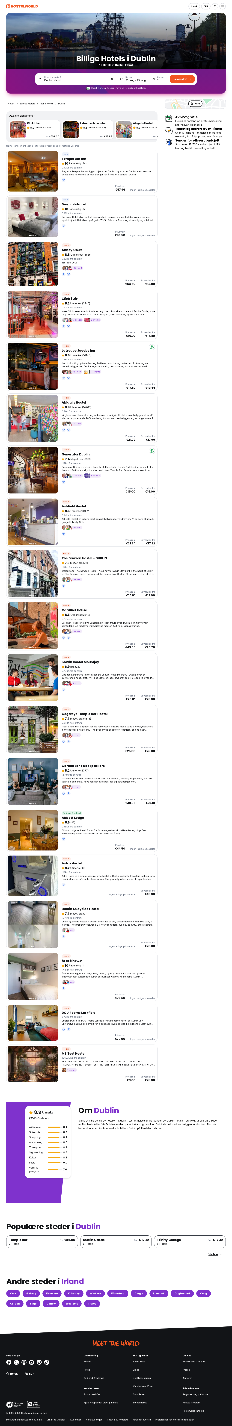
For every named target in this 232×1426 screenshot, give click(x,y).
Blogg (136, 1369)
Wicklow (95, 1293)
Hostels (88, 1361)
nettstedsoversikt (142, 1419)
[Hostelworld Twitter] (16, 1362)
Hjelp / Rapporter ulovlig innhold (101, 1402)
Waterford (118, 1293)
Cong (203, 1293)
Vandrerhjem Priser (143, 1386)
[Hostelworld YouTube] (31, 1362)
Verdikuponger (94, 1419)
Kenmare (52, 1293)
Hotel (65, 154)
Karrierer (187, 1378)
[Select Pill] (215, 6)
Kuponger (75, 1419)
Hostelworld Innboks (193, 1410)
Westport (72, 1303)
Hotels (87, 1369)
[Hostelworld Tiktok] (46, 1362)
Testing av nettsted (117, 1419)
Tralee (92, 1303)
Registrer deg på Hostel (195, 1394)
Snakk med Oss (92, 1394)
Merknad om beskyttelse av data (24, 1419)
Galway (31, 1293)
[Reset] (112, 79)
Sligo (33, 1303)
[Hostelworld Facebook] (8, 1362)
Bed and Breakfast (72, 813)
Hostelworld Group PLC (195, 1361)
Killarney (74, 1293)
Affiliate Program (191, 1402)
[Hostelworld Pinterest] (39, 1362)
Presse (186, 1369)
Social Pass (139, 1361)
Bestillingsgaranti (142, 1378)
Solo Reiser (139, 1394)
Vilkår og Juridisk (56, 1419)
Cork (13, 1293)
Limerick (158, 1293)
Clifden (15, 1303)
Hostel (66, 245)
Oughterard (182, 1293)
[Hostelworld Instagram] (24, 1362)
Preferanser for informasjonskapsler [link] (174, 1419)
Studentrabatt (140, 1402)
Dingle (139, 1293)
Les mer (75, 146)
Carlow (51, 1303)
